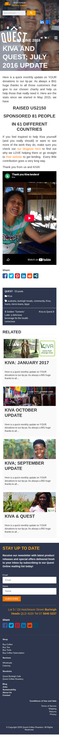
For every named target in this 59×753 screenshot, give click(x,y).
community (39, 301)
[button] (42, 38)
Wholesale (7, 663)
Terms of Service (48, 706)
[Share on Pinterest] (17, 275)
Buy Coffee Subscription (13, 653)
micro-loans (17, 304)
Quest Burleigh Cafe (12, 676)
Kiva (10, 296)
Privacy (53, 714)
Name (5, 586)
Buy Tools (7, 650)
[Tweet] (11, 275)
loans (7, 304)
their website (14, 156)
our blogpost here (29, 148)
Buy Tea (6, 647)
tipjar (27, 304)
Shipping (52, 709)
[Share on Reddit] (29, 275)
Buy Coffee (8, 644)
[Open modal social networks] (35, 275)
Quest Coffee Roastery (13, 679)
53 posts (19, 291)
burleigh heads (25, 301)
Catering (6, 665)
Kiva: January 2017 (27, 362)
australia (12, 301)
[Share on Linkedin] (23, 275)
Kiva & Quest (20, 516)
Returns (52, 711)
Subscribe (11, 599)
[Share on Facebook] (5, 275)
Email (5, 575)
